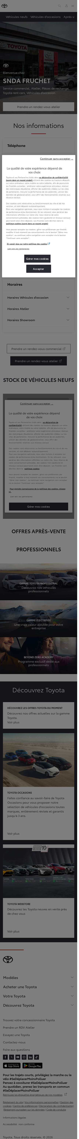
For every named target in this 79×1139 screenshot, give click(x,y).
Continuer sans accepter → (56, 158)
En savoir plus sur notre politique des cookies (27, 243)
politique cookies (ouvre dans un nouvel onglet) (27, 223)
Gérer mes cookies (37, 258)
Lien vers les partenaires (18, 248)
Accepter (38, 268)
